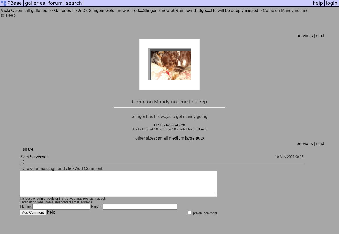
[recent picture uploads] (35, 6)
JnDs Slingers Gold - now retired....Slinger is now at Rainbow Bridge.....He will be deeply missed (168, 10)
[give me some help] (318, 6)
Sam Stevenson (34, 156)
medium (176, 138)
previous (305, 36)
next (320, 36)
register (52, 198)
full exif (201, 129)
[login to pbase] (332, 6)
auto (200, 138)
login (39, 198)
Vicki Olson (11, 10)
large (190, 138)
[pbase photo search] (73, 6)
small (163, 138)
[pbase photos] (12, 6)
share (28, 149)
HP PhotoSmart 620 (169, 125)
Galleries (62, 10)
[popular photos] (197, 6)
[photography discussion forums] (55, 6)
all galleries (36, 10)
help (51, 212)
